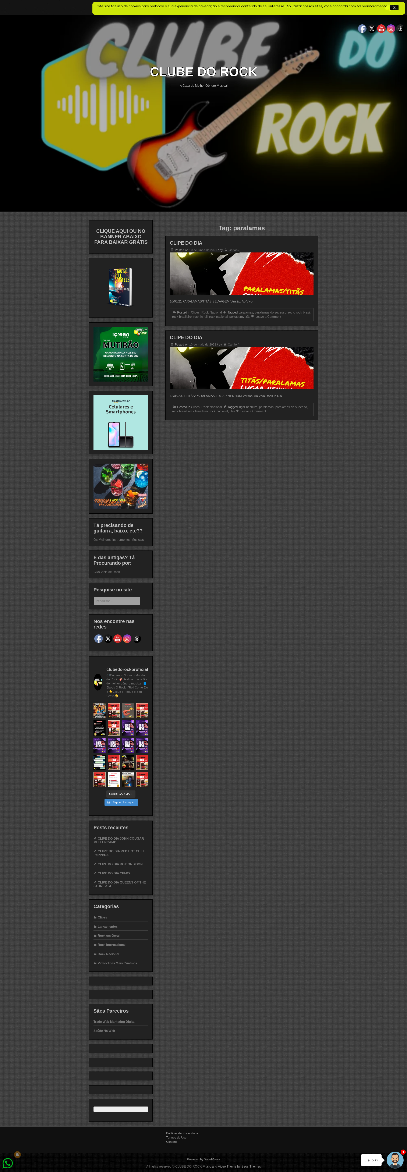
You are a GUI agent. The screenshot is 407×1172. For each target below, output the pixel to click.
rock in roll (200, 316)
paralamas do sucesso (270, 312)
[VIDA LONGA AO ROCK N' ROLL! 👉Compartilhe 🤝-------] (99, 710)
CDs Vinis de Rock (106, 572)
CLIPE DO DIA (186, 243)
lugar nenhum (247, 407)
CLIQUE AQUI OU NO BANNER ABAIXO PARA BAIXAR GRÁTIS (121, 237)
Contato (171, 1141)
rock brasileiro (182, 316)
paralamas (245, 312)
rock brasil (303, 312)
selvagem (236, 316)
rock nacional (218, 316)
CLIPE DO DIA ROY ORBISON (120, 864)
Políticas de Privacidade (182, 1133)
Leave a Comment (268, 316)
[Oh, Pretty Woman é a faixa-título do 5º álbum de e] (114, 727)
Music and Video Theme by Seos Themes (232, 1166)
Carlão (233, 250)
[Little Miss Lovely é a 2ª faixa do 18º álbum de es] (142, 779)
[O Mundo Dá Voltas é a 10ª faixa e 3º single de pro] (114, 762)
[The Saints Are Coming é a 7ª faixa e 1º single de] (99, 779)
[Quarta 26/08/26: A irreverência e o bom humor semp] (99, 745)
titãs (247, 316)
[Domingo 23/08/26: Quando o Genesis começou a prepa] (128, 745)
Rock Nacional (211, 312)
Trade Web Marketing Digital (114, 1021)
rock (291, 312)
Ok (394, 7)
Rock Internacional (111, 944)
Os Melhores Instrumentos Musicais (118, 539)
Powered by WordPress (203, 1159)
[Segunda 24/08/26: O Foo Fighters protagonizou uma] (114, 745)
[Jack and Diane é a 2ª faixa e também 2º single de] (114, 710)
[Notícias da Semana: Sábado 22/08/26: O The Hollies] (142, 745)
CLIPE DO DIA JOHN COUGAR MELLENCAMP (118, 840)
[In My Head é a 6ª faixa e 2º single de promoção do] (142, 762)
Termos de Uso (176, 1137)
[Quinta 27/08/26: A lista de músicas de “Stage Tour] (142, 727)
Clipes (195, 312)
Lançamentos (108, 926)
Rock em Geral (109, 935)
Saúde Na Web (104, 1031)
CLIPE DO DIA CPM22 (114, 873)
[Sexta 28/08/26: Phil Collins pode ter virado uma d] (128, 727)
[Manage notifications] (17, 1154)
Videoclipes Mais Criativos (117, 963)
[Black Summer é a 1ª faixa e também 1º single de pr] (142, 710)
